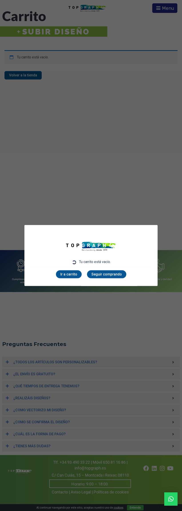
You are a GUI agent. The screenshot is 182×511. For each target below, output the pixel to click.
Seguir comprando (106, 274)
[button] (171, 499)
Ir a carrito (68, 274)
